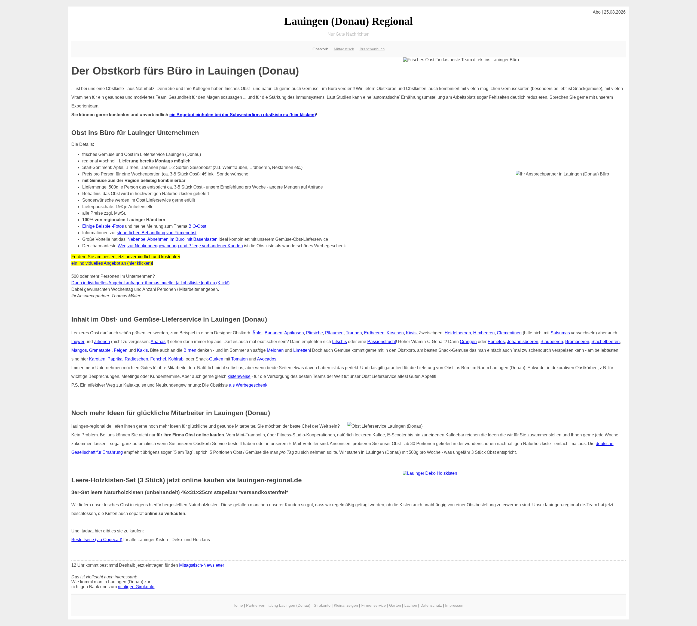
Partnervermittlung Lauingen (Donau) (278, 605)
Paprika (115, 359)
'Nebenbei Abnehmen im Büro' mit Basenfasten (172, 239)
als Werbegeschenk (248, 385)
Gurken (216, 359)
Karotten (97, 359)
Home (238, 605)
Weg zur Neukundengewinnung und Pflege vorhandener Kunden (180, 245)
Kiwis (411, 333)
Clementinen (509, 333)
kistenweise (239, 376)
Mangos (79, 350)
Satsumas (560, 333)
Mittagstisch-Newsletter (201, 565)
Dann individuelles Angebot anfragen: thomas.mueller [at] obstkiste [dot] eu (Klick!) (150, 282)
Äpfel (257, 333)
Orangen (468, 341)
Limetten (301, 350)
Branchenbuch (372, 49)
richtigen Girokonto (136, 586)
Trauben (354, 333)
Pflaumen (334, 333)
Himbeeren (484, 333)
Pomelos (496, 341)
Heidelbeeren (458, 333)
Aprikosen (294, 333)
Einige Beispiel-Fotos (103, 226)
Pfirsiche (314, 333)
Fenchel (158, 359)
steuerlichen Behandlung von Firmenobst (156, 232)
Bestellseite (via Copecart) (96, 539)
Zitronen (102, 341)
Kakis (142, 350)
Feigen (120, 350)
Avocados (266, 359)
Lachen (410, 605)
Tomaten (239, 359)
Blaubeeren (551, 341)
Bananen (273, 333)
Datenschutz (431, 605)
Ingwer (77, 341)
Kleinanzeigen (346, 605)
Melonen (275, 350)
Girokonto (322, 605)
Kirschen (395, 333)
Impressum (454, 605)
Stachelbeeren (605, 341)
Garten (395, 605)
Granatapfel (100, 350)
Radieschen (136, 359)
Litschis (339, 341)
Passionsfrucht (381, 341)
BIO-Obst (197, 226)
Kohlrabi (176, 359)
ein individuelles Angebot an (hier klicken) (111, 263)
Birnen (190, 350)
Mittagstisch (344, 49)
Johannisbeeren (522, 341)
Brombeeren (577, 341)
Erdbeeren (374, 333)
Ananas (158, 341)
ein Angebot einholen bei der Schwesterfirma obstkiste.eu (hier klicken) (242, 114)
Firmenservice (373, 605)
